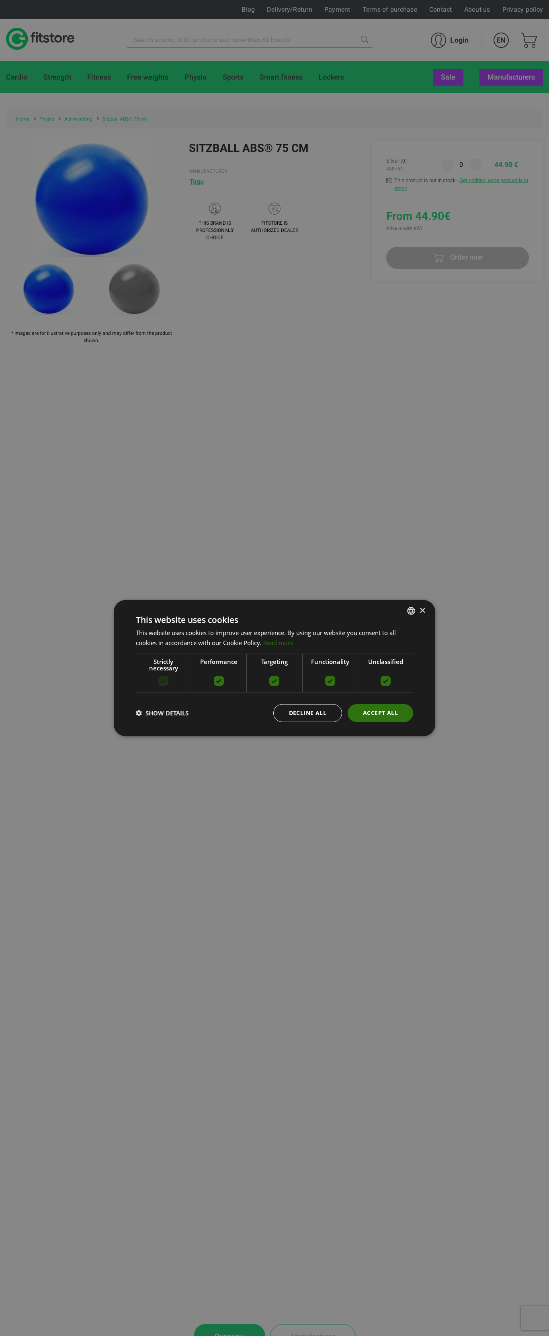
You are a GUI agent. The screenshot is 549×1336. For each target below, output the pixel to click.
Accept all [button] (380, 713)
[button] (162, 713)
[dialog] (274, 668)
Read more (278, 643)
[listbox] (411, 611)
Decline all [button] (307, 713)
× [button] (422, 610)
